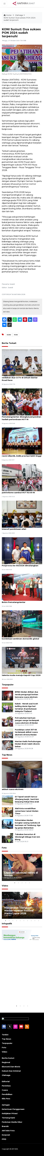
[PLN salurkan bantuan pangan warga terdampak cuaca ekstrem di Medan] (7, 721)
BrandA (5, 1126)
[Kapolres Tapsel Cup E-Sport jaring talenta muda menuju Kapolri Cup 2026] (22, 660)
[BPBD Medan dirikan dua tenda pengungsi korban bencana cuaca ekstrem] (7, 695)
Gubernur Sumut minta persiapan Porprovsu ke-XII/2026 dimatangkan (20, 564)
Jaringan (6, 1105)
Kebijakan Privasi (9, 1113)
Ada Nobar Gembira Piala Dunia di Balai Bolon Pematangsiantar (21, 600)
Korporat (6, 1135)
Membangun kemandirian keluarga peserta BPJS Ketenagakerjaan (20, 995)
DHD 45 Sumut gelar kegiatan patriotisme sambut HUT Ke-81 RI (18, 491)
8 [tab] (31, 920)
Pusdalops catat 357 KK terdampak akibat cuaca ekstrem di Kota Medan (26, 732)
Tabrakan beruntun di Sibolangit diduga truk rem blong (27, 837)
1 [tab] (14, 883)
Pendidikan (7, 1094)
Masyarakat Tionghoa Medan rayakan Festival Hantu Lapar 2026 (18, 910)
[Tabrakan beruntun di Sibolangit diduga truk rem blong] (7, 838)
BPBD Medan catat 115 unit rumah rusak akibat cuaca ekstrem (21, 788)
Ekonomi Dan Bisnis (11, 1067)
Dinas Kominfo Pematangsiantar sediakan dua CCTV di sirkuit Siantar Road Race (20, 377)
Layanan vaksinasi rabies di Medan (21, 874)
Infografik (7, 923)
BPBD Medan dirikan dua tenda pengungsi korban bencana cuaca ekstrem (26, 694)
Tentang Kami (8, 1118)
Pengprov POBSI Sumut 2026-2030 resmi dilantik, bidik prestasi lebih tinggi (21, 454)
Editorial (6, 1081)
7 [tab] (27, 920)
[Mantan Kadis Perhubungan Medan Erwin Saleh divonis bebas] (7, 745)
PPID (4, 1139)
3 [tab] (22, 883)
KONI (9, 335)
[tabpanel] (22, 867)
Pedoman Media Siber (12, 1122)
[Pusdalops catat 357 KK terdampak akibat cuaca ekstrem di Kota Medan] (7, 733)
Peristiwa (6, 1086)
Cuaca (5, 1090)
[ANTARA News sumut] (24, 3)
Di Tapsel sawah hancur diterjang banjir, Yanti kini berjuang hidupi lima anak (27, 799)
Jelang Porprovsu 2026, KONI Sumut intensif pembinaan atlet (20, 527)
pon (16, 335)
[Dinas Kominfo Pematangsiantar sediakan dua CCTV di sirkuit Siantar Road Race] (22, 362)
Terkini (5, 1035)
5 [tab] (29, 883)
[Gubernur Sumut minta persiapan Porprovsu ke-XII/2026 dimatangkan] (22, 550)
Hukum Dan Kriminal (11, 1071)
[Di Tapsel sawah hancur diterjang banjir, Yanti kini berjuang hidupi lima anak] (7, 800)
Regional (6, 1062)
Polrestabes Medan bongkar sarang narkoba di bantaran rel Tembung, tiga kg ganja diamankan (27, 824)
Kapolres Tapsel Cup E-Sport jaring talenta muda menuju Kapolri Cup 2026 (21, 673)
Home (9, 15)
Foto (4, 848)
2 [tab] (18, 883)
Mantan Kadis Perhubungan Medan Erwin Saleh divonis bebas (28, 744)
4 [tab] (25, 883)
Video (5, 886)
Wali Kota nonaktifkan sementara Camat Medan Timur (26, 811)
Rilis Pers (6, 1099)
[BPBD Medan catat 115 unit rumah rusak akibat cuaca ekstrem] (22, 774)
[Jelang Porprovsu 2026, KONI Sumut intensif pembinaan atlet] (22, 514)
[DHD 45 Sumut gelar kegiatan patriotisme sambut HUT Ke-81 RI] (22, 477)
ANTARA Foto (8, 1131)
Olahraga (19, 15)
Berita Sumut (8, 1058)
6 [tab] (24, 920)
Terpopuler (8, 685)
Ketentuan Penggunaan (13, 1109)
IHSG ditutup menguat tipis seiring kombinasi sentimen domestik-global (20, 637)
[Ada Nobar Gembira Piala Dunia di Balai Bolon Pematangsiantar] (22, 587)
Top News (7, 755)
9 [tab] (35, 920)
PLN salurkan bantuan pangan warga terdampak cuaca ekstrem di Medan (27, 720)
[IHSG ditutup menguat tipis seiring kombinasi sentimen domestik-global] (22, 623)
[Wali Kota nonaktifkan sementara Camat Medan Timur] (7, 812)
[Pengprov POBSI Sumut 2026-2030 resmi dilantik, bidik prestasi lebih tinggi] (22, 441)
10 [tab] (38, 920)
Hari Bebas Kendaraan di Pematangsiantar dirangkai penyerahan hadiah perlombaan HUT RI (21, 417)
